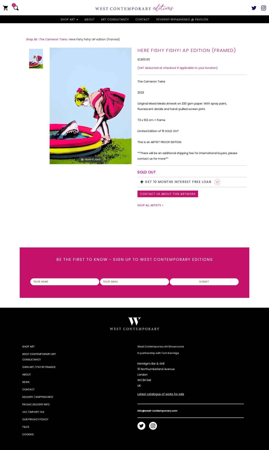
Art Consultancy (115, 19)
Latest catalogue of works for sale (160, 394)
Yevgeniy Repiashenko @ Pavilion (182, 19)
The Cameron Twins (53, 39)
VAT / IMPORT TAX (33, 412)
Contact (142, 19)
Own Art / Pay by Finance (39, 367)
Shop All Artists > (150, 205)
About (89, 19)
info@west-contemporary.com (157, 411)
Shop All (31, 39)
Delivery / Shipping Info (37, 397)
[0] (5, 8)
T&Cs (25, 427)
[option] (91, 123)
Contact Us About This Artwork (168, 194)
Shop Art (68, 19)
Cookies (28, 434)
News (26, 382)
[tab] (192, 182)
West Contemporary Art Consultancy (39, 356)
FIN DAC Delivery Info (36, 404)
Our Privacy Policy (35, 419)
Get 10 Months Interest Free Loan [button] (178, 182)
